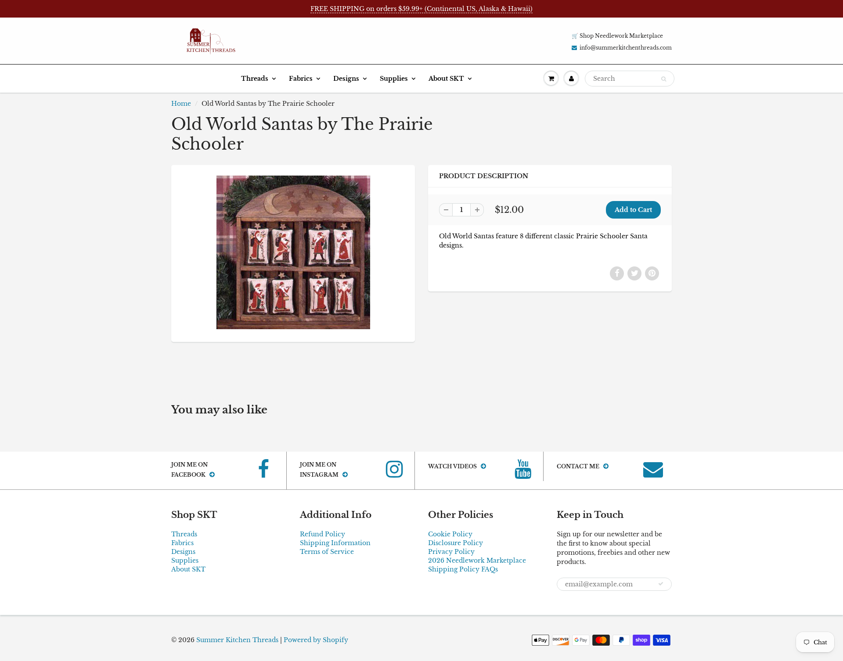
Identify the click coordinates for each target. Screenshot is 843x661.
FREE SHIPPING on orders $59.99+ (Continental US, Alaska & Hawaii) (421, 9)
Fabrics (301, 79)
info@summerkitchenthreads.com (626, 47)
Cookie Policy (450, 534)
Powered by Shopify (316, 640)
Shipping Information (335, 543)
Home (181, 104)
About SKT (446, 79)
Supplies (394, 79)
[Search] (663, 79)
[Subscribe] (661, 584)
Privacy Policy (451, 552)
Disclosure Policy (455, 543)
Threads (254, 79)
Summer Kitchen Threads (237, 640)
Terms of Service (327, 552)
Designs (346, 79)
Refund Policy (322, 534)
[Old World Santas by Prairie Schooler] (293, 252)
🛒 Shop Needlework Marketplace (617, 35)
